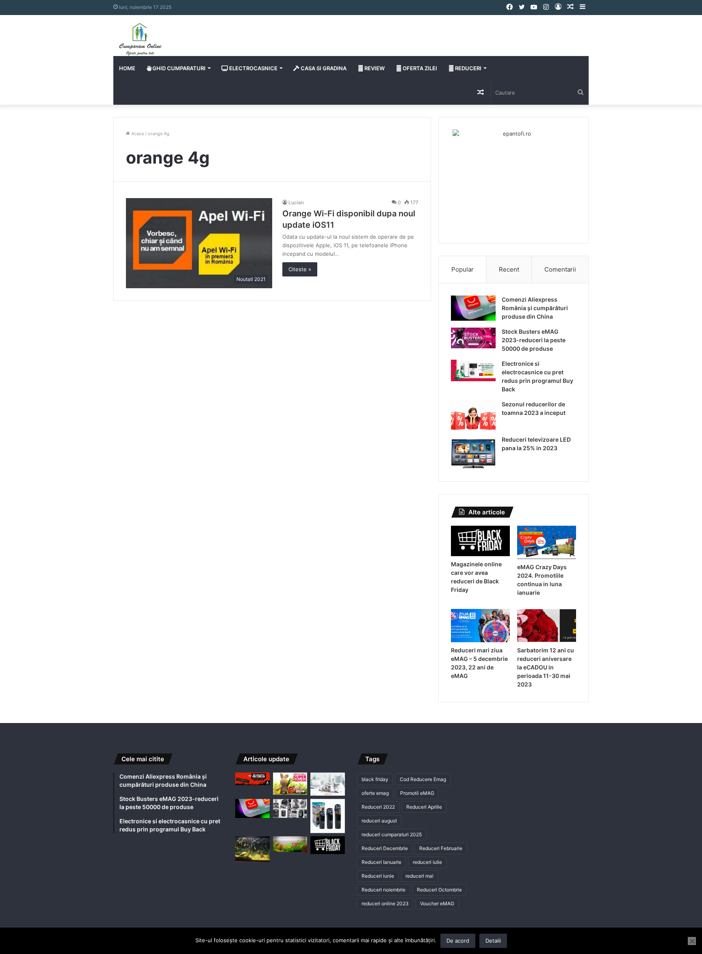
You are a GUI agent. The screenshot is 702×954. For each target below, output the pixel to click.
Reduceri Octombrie (439, 890)
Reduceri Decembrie (385, 848)
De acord (457, 940)
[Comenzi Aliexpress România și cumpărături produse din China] (473, 308)
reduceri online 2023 (385, 903)
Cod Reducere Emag (423, 779)
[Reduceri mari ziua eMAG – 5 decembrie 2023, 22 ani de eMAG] (480, 625)
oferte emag (375, 793)
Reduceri (467, 68)
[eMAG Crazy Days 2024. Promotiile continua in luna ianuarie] (546, 542)
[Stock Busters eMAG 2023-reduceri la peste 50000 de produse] (473, 338)
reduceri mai (419, 876)
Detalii (493, 940)
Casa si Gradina (323, 68)
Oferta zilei (419, 68)
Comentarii (560, 269)
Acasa (137, 133)
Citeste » (299, 269)
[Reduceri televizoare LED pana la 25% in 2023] (473, 452)
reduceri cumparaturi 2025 (392, 834)
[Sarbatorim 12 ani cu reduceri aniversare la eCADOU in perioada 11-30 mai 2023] (546, 625)
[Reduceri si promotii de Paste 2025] (290, 784)
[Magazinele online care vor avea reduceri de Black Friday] (480, 541)
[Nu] (692, 941)
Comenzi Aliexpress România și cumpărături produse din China (535, 308)
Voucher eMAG (437, 903)
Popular (462, 269)
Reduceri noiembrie (383, 890)
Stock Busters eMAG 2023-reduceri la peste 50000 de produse (534, 340)
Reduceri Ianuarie (381, 862)
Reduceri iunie (378, 876)
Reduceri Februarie (440, 848)
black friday (375, 779)
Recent (509, 269)
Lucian (296, 202)
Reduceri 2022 (378, 807)
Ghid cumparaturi (178, 68)
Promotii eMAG (417, 793)
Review (374, 68)
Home (127, 68)
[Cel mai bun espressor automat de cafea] (290, 808)
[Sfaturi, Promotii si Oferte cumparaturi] (140, 39)
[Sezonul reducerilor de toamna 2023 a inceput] (473, 415)
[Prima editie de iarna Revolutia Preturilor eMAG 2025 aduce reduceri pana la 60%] (252, 779)
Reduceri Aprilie (424, 807)
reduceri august (379, 821)
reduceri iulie (427, 862)
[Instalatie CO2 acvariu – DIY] (252, 849)
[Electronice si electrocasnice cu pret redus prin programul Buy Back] (473, 370)
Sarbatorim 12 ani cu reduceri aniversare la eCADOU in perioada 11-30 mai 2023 (545, 667)
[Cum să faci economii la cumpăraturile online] (327, 784)
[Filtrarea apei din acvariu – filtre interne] (327, 816)
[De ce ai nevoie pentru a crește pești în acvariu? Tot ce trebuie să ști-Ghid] (290, 844)
